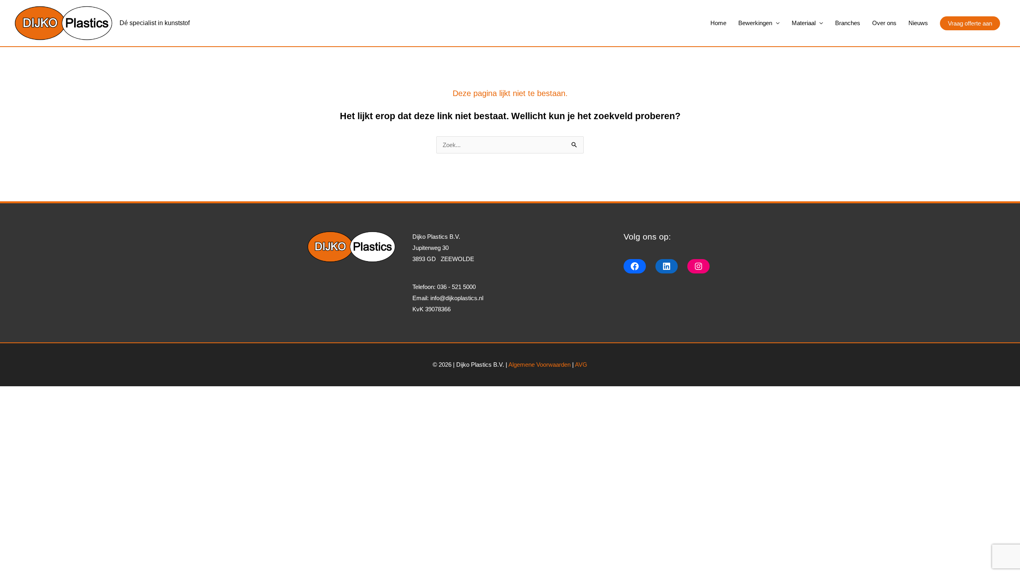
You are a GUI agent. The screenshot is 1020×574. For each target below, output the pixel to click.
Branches (847, 23)
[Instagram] (698, 266)
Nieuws (918, 23)
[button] (970, 23)
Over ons (884, 23)
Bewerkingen (755, 23)
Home (718, 23)
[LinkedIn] (666, 266)
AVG (581, 364)
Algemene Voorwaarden (539, 364)
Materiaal (804, 23)
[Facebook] (635, 266)
